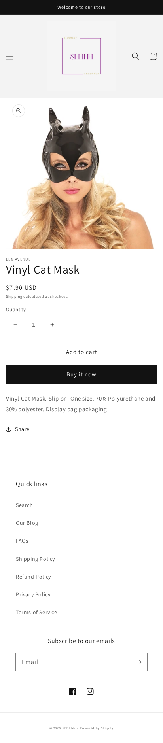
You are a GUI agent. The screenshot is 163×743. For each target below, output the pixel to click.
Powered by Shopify (97, 728)
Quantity (16, 309)
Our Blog (27, 522)
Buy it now (81, 374)
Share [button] (22, 429)
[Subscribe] (138, 662)
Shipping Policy (35, 558)
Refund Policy (33, 576)
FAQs (22, 540)
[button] (10, 56)
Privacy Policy (33, 594)
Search (24, 505)
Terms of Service (36, 612)
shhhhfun (71, 728)
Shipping (14, 296)
